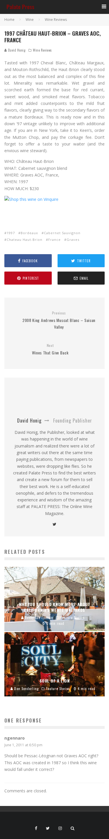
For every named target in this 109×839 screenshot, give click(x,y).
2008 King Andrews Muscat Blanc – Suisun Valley (58, 320)
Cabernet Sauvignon (62, 233)
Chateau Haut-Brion (24, 239)
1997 (11, 233)
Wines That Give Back (50, 349)
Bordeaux (29, 233)
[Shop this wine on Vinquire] (31, 199)
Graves (73, 239)
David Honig (16, 50)
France (54, 239)
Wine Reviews (42, 50)
